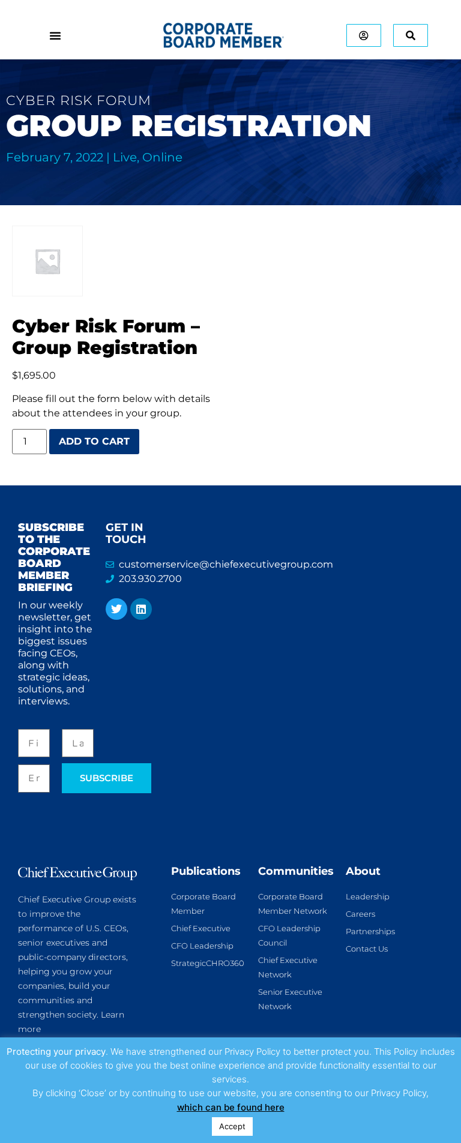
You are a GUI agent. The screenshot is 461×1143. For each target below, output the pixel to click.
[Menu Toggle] (55, 35)
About (363, 871)
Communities (296, 871)
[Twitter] (116, 609)
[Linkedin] (141, 609)
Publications (206, 871)
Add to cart (94, 441)
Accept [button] (232, 1126)
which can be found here (231, 1107)
